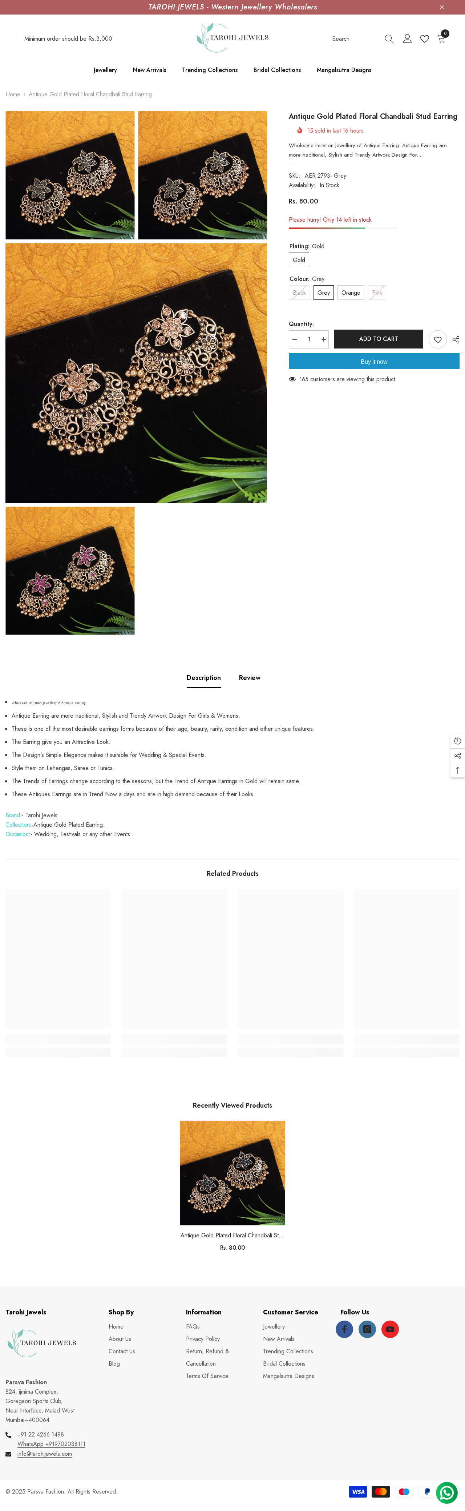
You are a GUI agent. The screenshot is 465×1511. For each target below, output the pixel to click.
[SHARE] (453, 339)
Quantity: (301, 324)
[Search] (363, 39)
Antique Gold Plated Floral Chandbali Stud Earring (233, 1235)
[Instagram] (367, 1329)
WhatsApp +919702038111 (51, 1444)
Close (442, 7)
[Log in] (407, 39)
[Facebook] (344, 1329)
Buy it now (374, 362)
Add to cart (378, 339)
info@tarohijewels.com (44, 1454)
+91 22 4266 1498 (40, 1434)
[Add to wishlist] (438, 339)
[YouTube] (390, 1329)
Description (204, 677)
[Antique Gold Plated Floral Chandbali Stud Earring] (232, 1173)
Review (249, 677)
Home (12, 94)
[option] (232, 1189)
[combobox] (356, 39)
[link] (58, 1039)
